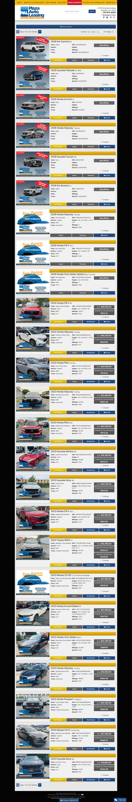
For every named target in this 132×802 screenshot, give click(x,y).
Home (57, 793)
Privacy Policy (73, 793)
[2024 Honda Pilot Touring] (32, 370)
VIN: (73, 45)
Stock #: (75, 52)
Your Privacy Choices (76, 794)
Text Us (107, 60)
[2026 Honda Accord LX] (32, 106)
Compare (105, 55)
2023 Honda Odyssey (65, 391)
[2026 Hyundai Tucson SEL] (32, 164)
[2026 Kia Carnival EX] (32, 49)
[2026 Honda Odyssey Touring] (32, 135)
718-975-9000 (109, 12)
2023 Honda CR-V (62, 511)
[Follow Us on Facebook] (104, 17)
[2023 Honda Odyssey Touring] (32, 399)
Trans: (53, 52)
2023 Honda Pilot (61, 422)
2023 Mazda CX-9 (65, 730)
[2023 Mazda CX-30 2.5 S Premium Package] (32, 582)
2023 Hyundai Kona (62, 480)
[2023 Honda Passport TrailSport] (32, 706)
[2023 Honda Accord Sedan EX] (32, 613)
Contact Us (66, 793)
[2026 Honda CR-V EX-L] (32, 252)
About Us (61, 793)
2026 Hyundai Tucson (64, 156)
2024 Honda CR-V (61, 303)
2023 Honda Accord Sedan (66, 606)
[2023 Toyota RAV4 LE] (32, 547)
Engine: (74, 47)
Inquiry (74, 60)
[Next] (39, 31)
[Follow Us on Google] (107, 17)
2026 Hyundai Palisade (66, 70)
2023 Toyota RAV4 (61, 540)
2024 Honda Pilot (63, 363)
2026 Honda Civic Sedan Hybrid (73, 274)
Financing (91, 60)
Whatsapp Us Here (109, 15)
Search (92, 11)
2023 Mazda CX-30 (70, 575)
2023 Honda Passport (66, 699)
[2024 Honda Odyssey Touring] (32, 339)
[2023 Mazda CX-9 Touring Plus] (32, 737)
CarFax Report (58, 60)
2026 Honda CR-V (62, 245)
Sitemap (68, 794)
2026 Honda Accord (62, 99)
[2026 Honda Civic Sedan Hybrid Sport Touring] (32, 281)
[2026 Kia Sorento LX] (32, 193)
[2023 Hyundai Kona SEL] (32, 487)
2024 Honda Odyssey (65, 332)
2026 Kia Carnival (61, 41)
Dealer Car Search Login (53, 794)
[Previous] (17, 31)
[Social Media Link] (111, 17)
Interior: (53, 47)
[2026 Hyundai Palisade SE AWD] (32, 77)
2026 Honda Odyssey (65, 128)
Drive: (53, 50)
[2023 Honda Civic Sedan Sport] (32, 644)
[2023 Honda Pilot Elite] (32, 430)
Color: (53, 45)
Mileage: (75, 50)
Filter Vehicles (67, 27)
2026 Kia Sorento (61, 185)
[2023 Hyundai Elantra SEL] (32, 458)
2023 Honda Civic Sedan (66, 637)
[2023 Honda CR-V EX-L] (32, 518)
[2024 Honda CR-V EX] (32, 310)
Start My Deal (91, 321)
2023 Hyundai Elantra (64, 451)
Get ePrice (104, 45)
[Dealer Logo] (32, 13)
